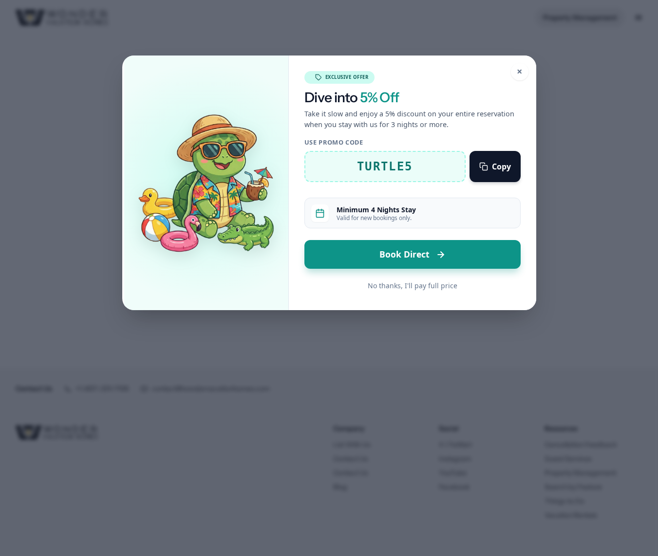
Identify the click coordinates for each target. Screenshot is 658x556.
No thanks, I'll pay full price (412, 285)
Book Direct (405, 254)
